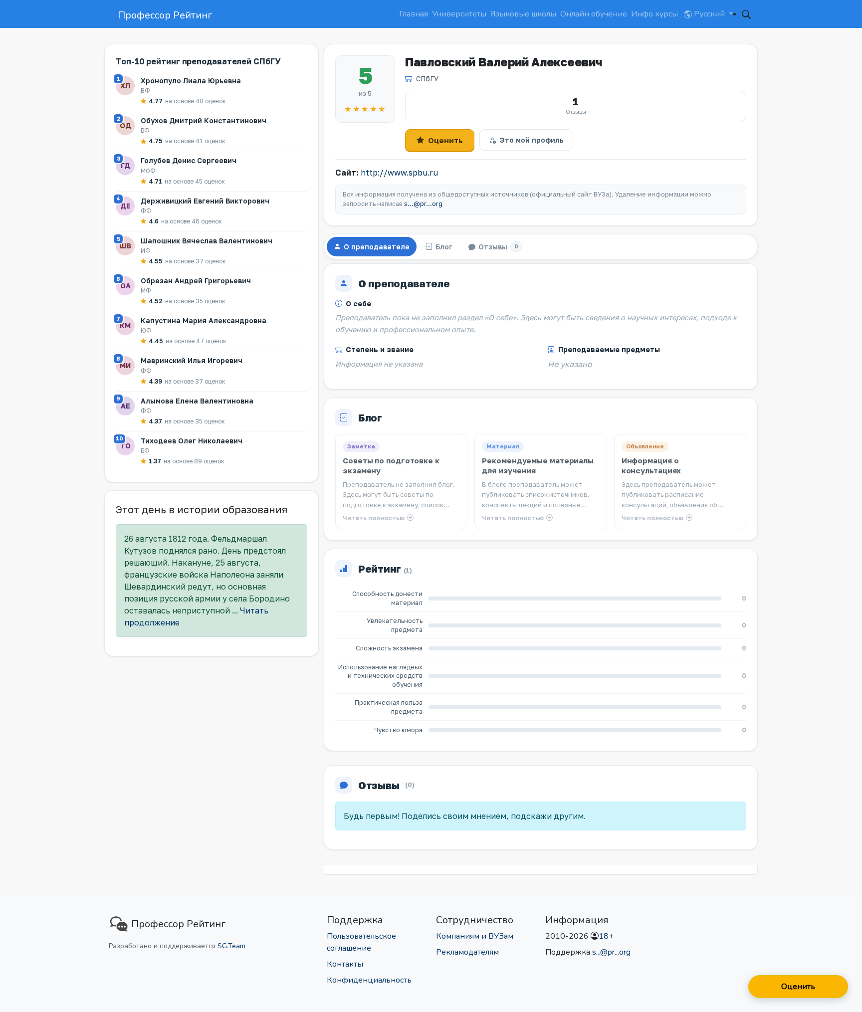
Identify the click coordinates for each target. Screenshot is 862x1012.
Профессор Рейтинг (165, 15)
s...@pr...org (423, 203)
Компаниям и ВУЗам (474, 936)
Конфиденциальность (369, 980)
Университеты (459, 13)
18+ (606, 936)
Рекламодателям (467, 952)
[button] (746, 14)
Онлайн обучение (593, 13)
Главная (413, 13)
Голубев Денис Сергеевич (188, 160)
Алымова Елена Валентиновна (197, 401)
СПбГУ (427, 78)
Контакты (345, 964)
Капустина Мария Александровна (203, 320)
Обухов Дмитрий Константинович (203, 120)
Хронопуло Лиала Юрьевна (191, 80)
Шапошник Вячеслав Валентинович (206, 240)
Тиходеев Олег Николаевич (191, 440)
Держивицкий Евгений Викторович (205, 201)
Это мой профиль (531, 140)
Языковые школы (523, 13)
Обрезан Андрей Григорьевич (196, 280)
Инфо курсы (654, 13)
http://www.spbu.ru (399, 173)
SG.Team (231, 946)
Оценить (445, 140)
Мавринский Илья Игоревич (191, 360)
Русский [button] (709, 13)
